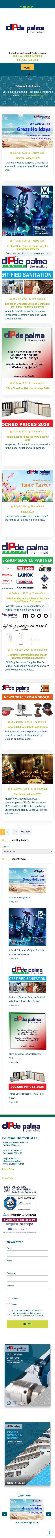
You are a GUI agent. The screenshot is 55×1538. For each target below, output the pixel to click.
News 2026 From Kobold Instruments (27, 727)
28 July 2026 (20, 153)
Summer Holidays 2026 (27, 158)
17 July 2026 (20, 241)
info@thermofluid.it (27, 60)
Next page (25, 831)
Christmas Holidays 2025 (27, 794)
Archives (5, 847)
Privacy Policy (8, 1169)
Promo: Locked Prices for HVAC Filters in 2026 (27, 438)
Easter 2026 (27, 511)
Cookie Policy (7, 1178)
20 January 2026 (20, 722)
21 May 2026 (20, 383)
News (41, 95)
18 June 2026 (20, 299)
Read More (26, 131)
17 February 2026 (20, 650)
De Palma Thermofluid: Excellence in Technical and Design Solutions (27, 656)
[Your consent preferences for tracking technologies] (50, 1533)
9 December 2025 (20, 789)
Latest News (30, 95)
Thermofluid (38, 152)
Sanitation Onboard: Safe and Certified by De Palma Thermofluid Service (27, 305)
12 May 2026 (20, 432)
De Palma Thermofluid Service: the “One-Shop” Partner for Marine (27, 600)
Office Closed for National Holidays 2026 (28, 388)
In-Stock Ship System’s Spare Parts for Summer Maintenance (27, 248)
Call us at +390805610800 (27, 56)
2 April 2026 (20, 507)
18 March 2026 (20, 594)
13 (15, 831)
